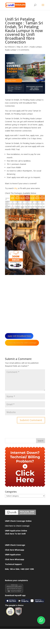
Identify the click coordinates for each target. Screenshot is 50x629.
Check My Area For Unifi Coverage (22, 342)
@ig (15, 188)
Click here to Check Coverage (17, 526)
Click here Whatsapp (14, 550)
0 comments (24, 50)
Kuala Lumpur (36, 47)
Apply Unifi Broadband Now (19, 336)
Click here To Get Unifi (15, 533)
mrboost (11, 47)
